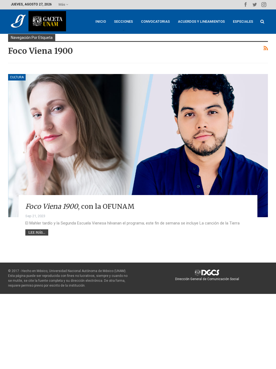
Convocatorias (155, 21)
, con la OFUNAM (79, 206)
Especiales (243, 21)
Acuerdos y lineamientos (201, 21)
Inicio (100, 21)
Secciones (123, 21)
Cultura (17, 77)
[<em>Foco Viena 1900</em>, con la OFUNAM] (138, 145)
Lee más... (36, 232)
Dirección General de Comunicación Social (207, 279)
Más (62, 4)
